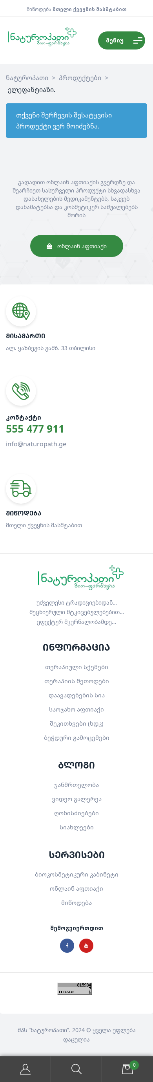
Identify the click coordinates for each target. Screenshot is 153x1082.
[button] (76, 246)
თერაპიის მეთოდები (76, 681)
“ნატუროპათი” (49, 1030)
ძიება (76, 1069)
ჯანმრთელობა (76, 785)
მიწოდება (76, 902)
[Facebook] (67, 946)
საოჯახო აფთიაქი (76, 709)
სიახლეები (77, 827)
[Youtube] (86, 946)
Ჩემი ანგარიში (25, 1069)
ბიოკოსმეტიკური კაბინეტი (76, 874)
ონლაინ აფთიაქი (76, 888)
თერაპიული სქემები (76, 667)
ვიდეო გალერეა (77, 799)
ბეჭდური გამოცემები (76, 737)
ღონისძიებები (76, 813)
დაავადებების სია (77, 695)
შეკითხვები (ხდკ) (77, 723)
